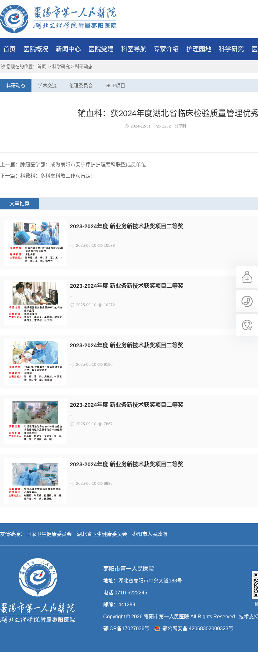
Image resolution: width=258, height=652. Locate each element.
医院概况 (35, 49)
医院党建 (101, 49)
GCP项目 (115, 85)
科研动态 (84, 66)
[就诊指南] (247, 334)
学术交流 (47, 85)
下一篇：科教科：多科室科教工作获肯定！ (48, 176)
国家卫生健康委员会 (49, 534)
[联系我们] (247, 310)
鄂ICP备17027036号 (126, 628)
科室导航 (133, 49)
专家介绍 (166, 49)
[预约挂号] (247, 286)
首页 (9, 49)
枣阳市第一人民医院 (58, 19)
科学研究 (231, 49)
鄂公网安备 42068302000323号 (197, 628)
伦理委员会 (81, 85)
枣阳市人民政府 (149, 534)
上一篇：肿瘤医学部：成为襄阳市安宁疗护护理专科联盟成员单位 (73, 164)
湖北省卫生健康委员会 (102, 534)
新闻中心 (68, 49)
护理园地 (198, 49)
